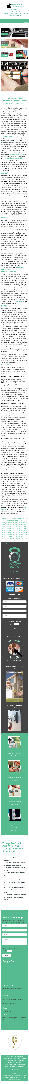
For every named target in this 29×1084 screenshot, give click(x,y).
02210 (3, 530)
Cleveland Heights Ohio (17, 154)
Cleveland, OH (10, 103)
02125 (12, 536)
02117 (16, 525)
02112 (21, 523)
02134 (12, 538)
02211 (8, 530)
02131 (3, 538)
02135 (16, 538)
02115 (8, 525)
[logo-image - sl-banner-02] (14, 76)
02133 (12, 527)
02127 (3, 527)
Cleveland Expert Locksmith (13, 158)
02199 (25, 527)
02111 (16, 523)
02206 (21, 529)
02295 (3, 534)
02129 (21, 536)
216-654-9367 (14, 11)
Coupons (21, 1071)
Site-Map (23, 1075)
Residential (13, 1070)
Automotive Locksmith (14, 753)
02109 (8, 523)
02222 (3, 532)
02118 (21, 525)
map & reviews (21, 1060)
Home (6, 1070)
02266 (12, 532)
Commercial (20, 1070)
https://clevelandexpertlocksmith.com (15, 1064)
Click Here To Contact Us (14, 544)
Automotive (7, 1071)
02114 (3, 525)
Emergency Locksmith (14, 802)
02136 (21, 538)
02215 (16, 530)
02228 (14, 540)
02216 (21, 530)
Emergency (15, 1071)
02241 (8, 532)
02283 (16, 532)
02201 (3, 529)
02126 (16, 536)
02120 (21, 534)
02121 (25, 534)
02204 (12, 529)
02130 (25, 536)
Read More (14, 756)
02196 (21, 527)
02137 (25, 538)
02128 (8, 527)
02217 (25, 530)
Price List (17, 1075)
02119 (16, 534)
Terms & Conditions (8, 1075)
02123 (25, 525)
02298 (12, 534)
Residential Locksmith (14, 777)
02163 (16, 527)
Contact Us (14, 1073)
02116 (12, 525)
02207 (25, 529)
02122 (3, 536)
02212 (12, 530)
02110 (12, 523)
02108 (3, 523)
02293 (25, 532)
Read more (4, 34)
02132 (8, 538)
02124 (8, 536)
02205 (16, 529)
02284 (21, 532)
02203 (8, 529)
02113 (25, 523)
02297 (8, 534)
